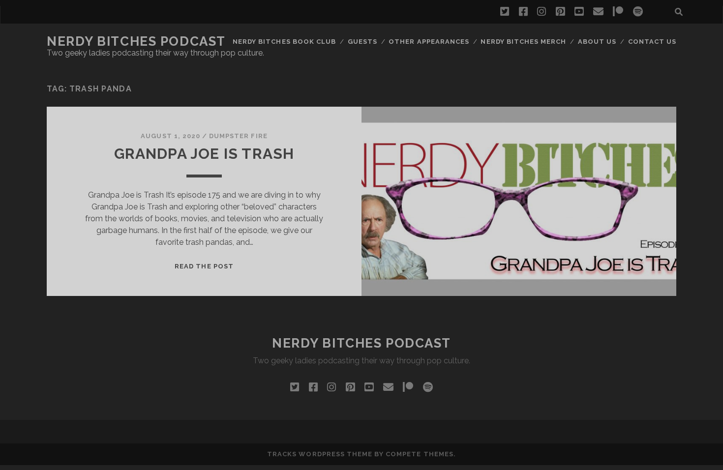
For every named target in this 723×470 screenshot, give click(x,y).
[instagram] (541, 12)
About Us (597, 41)
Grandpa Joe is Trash (204, 153)
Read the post (204, 266)
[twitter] (504, 12)
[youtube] (578, 12)
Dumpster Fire (238, 136)
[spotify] (638, 12)
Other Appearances (429, 41)
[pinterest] (560, 12)
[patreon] (618, 12)
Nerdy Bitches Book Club (284, 41)
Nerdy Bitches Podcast (136, 41)
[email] (598, 12)
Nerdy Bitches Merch (523, 41)
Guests (362, 41)
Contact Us (652, 41)
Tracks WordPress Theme (319, 454)
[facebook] (523, 12)
